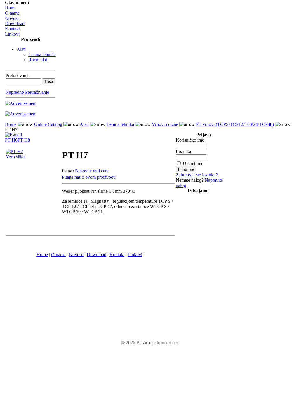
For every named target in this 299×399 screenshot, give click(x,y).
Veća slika (15, 156)
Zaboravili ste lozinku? (197, 174)
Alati (21, 49)
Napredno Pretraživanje (27, 92)
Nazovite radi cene (92, 170)
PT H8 (24, 140)
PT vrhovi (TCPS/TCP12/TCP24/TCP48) (235, 124)
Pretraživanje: (18, 75)
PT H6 (11, 140)
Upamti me (193, 163)
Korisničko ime (190, 140)
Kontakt (12, 28)
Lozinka (183, 151)
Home (10, 7)
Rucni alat (37, 59)
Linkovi (12, 34)
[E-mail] (13, 133)
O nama (12, 13)
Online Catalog (48, 124)
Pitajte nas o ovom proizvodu (89, 177)
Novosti (12, 18)
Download (15, 23)
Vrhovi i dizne (165, 124)
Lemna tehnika (42, 54)
